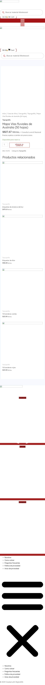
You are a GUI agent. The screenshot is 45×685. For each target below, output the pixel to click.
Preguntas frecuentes (12, 563)
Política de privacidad (12, 566)
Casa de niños (12, 113)
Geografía (22, 113)
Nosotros (8, 557)
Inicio (4, 113)
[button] (22, 618)
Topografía (31, 113)
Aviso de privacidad (12, 569)
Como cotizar (9, 560)
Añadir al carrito (19, 145)
